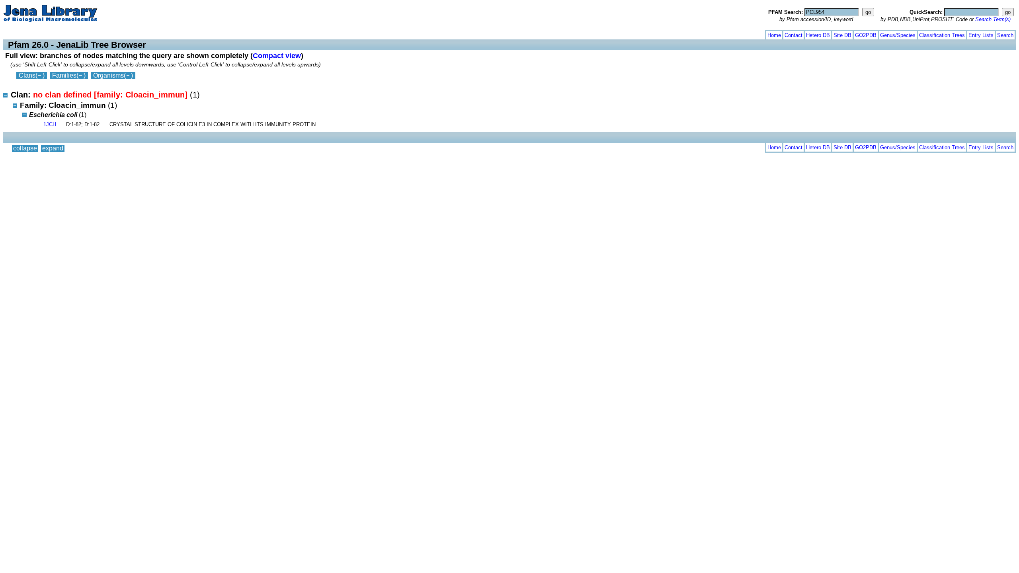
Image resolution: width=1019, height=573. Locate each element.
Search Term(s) (993, 19)
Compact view (277, 55)
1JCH (49, 124)
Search (1005, 35)
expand (52, 33)
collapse (25, 33)
